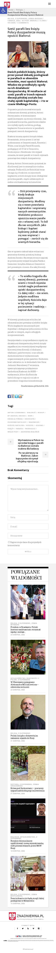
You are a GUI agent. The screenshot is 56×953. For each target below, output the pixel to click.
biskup (41, 413)
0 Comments (23, 23)
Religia (19, 10)
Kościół (30, 425)
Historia (15, 784)
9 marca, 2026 (14, 21)
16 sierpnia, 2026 (18, 903)
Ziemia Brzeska (35, 19)
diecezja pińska (15, 419)
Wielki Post (13, 432)
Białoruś (31, 413)
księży (11, 429)
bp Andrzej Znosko (17, 416)
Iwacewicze (34, 422)
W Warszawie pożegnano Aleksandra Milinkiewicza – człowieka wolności (24, 684)
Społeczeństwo (18, 678)
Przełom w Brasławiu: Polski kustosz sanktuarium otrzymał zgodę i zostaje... (25, 629)
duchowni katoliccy (17, 422)
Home (10, 10)
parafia (19, 429)
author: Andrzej (30, 21)
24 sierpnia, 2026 (18, 635)
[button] (3, 10)
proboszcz (30, 429)
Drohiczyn (30, 419)
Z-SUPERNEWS (21, 19)
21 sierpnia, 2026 (18, 741)
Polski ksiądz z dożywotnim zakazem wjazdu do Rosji (24, 736)
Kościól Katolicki (16, 425)
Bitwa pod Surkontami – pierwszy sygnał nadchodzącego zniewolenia (27, 789)
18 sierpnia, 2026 (18, 851)
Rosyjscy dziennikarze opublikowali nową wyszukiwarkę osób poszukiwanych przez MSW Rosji (27, 844)
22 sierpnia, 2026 (18, 690)
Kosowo (39, 425)
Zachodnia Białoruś (30, 432)
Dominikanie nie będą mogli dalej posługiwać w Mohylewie (27, 899)
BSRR (30, 416)
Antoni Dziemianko (16, 413)
